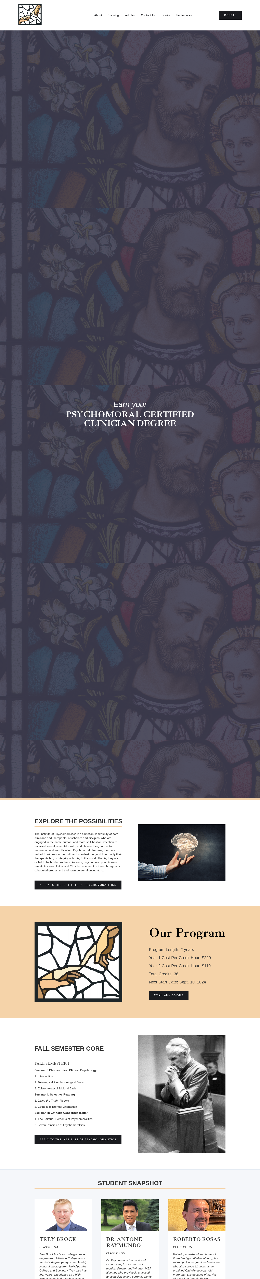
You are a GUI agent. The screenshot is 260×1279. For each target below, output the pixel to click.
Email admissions (168, 995)
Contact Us (148, 15)
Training (113, 15)
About (98, 15)
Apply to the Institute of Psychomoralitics (78, 885)
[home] (30, 15)
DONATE (230, 15)
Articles (130, 15)
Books (166, 15)
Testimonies (184, 15)
